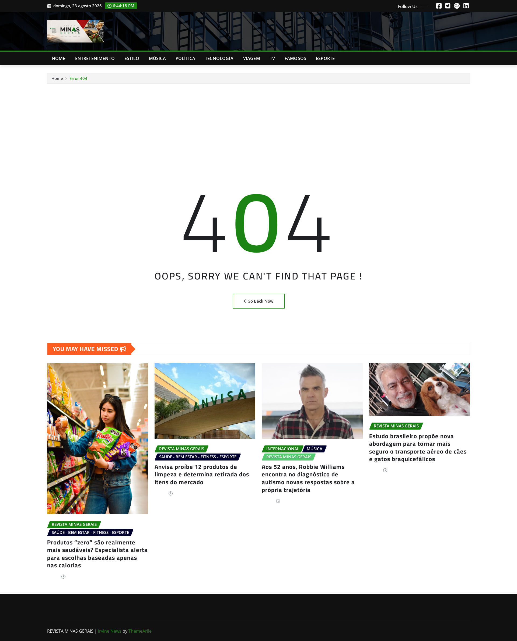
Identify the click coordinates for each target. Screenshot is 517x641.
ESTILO (131, 58)
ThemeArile (140, 631)
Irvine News (109, 631)
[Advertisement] (258, 124)
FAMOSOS (295, 58)
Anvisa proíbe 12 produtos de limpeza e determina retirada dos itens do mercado (202, 474)
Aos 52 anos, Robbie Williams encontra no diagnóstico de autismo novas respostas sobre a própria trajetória (308, 478)
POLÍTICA (185, 58)
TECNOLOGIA (219, 58)
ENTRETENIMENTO (95, 58)
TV (272, 58)
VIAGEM (251, 58)
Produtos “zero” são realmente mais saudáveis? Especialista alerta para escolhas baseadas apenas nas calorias (97, 554)
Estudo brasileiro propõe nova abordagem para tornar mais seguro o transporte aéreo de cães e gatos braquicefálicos (418, 447)
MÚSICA (157, 58)
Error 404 (78, 78)
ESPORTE (325, 58)
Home (58, 58)
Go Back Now (260, 301)
